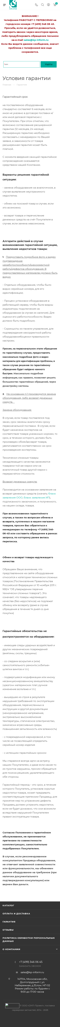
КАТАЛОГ (8, 905)
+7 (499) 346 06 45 (30, 962)
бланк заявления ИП (36, 497)
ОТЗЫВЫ (8, 930)
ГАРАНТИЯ (9, 921)
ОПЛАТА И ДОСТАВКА (16, 913)
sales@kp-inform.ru (32, 972)
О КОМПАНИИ (11, 949)
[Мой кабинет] (48, 5)
